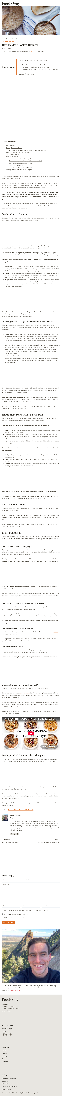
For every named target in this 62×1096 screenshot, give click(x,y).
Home (4, 1051)
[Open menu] (58, 3)
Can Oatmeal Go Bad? (13, 154)
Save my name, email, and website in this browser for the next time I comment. (26, 910)
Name (5, 906)
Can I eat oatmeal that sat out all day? (21, 163)
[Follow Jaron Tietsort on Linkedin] (17, 834)
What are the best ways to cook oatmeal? (22, 167)
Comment (6, 884)
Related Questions (12, 156)
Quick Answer (10, 146)
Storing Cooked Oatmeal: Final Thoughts (19, 169)
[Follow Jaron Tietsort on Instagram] (14, 834)
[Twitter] (6, 1034)
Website (45, 906)
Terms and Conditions (9, 1078)
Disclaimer (5, 1081)
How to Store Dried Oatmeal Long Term (18, 152)
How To (14, 41)
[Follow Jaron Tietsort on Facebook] (11, 834)
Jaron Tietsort (7, 48)
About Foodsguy (7, 1028)
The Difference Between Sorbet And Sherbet (48, 842)
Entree (4, 1059)
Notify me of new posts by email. (14, 918)
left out (56, 632)
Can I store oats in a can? (16, 165)
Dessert (4, 1056)
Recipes (4, 1053)
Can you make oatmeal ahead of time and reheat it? (25, 161)
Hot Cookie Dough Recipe (10, 841)
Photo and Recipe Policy (9, 1086)
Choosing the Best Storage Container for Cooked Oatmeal (27, 150)
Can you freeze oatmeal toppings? (20, 159)
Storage (19, 41)
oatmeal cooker (25, 693)
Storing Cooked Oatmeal (14, 148)
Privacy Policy (6, 1089)
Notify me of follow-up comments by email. (17, 914)
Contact (4, 1031)
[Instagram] (10, 1034)
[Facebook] (3, 1034)
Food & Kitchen (6, 41)
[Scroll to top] (58, 1093)
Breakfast (5, 1061)
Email (25, 906)
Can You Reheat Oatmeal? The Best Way (21, 810)
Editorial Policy (6, 1084)
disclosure (33, 51)
